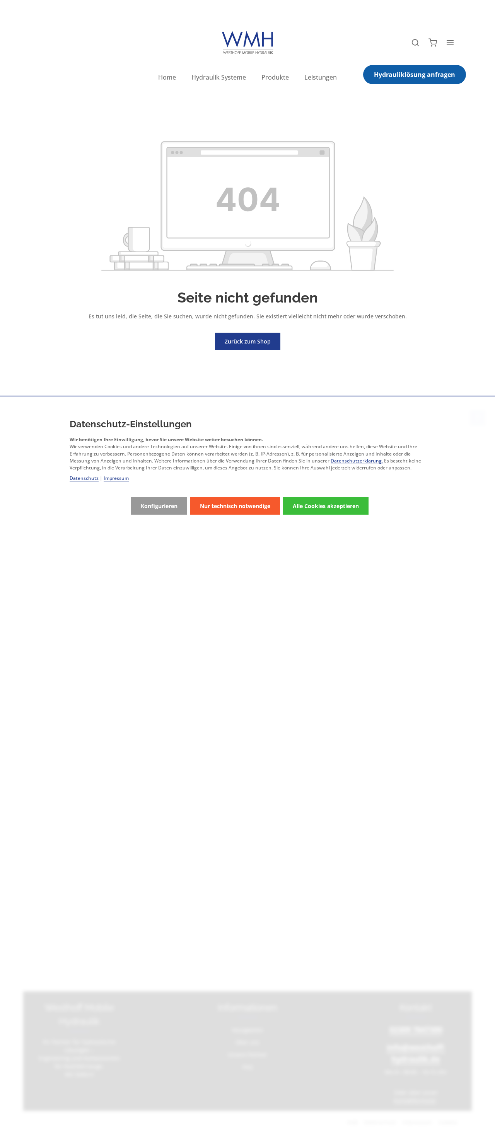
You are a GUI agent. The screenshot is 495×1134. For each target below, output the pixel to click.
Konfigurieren (159, 506)
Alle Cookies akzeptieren (326, 506)
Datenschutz (84, 478)
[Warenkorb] (433, 42)
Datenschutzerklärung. (357, 460)
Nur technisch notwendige (235, 506)
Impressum (116, 478)
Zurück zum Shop (248, 341)
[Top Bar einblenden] (450, 42)
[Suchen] (415, 42)
